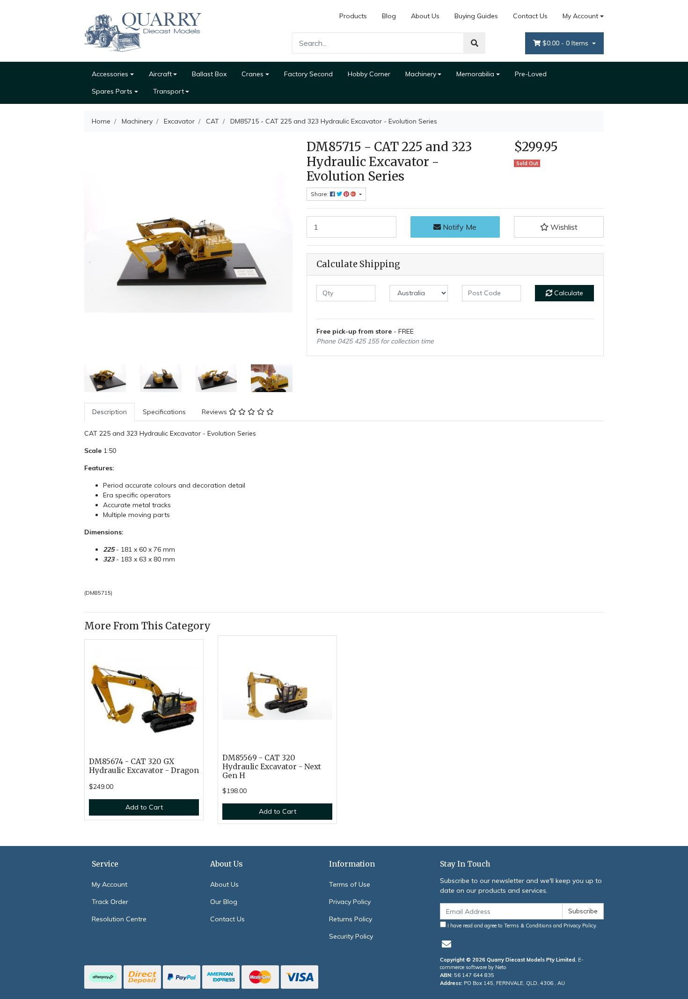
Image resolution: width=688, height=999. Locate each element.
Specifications (164, 412)
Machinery (420, 74)
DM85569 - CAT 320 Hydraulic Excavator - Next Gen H (271, 766)
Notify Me (458, 227)
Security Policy (351, 936)
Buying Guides (476, 16)
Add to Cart (144, 807)
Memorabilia (475, 74)
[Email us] (446, 944)
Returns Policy (350, 919)
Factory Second (308, 74)
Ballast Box (209, 74)
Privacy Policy (350, 901)
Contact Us (530, 16)
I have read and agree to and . (522, 925)
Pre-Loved (531, 74)
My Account (580, 16)
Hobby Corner (369, 74)
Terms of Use (349, 884)
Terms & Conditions (528, 925)
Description (109, 412)
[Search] (474, 43)
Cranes (252, 74)
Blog (389, 16)
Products (353, 16)
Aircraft (160, 74)
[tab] (109, 412)
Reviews (215, 412)
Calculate (567, 293)
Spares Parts (112, 91)
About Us (425, 16)
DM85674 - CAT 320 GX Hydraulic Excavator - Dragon (144, 766)
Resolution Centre (119, 919)
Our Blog (223, 901)
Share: (320, 193)
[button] (559, 227)
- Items (566, 43)
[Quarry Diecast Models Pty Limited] (142, 30)
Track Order (110, 901)
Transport (168, 91)
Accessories (110, 74)
